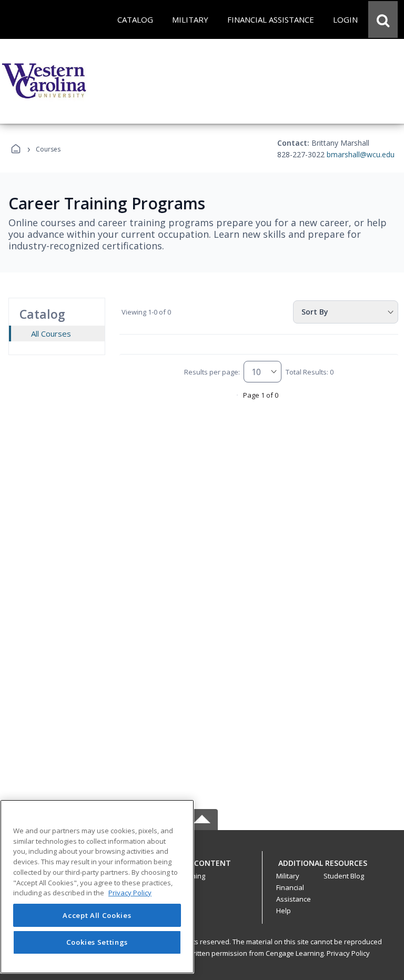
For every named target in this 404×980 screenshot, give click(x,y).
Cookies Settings (97, 942)
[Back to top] (202, 869)
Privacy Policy (348, 953)
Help (283, 910)
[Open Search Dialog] (383, 19)
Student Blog (344, 876)
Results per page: (212, 372)
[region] (97, 887)
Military (287, 876)
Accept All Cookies (97, 915)
